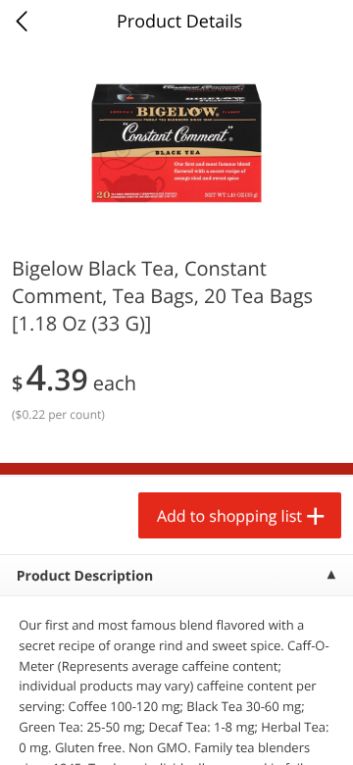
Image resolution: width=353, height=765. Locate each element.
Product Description (85, 576)
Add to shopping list (229, 516)
